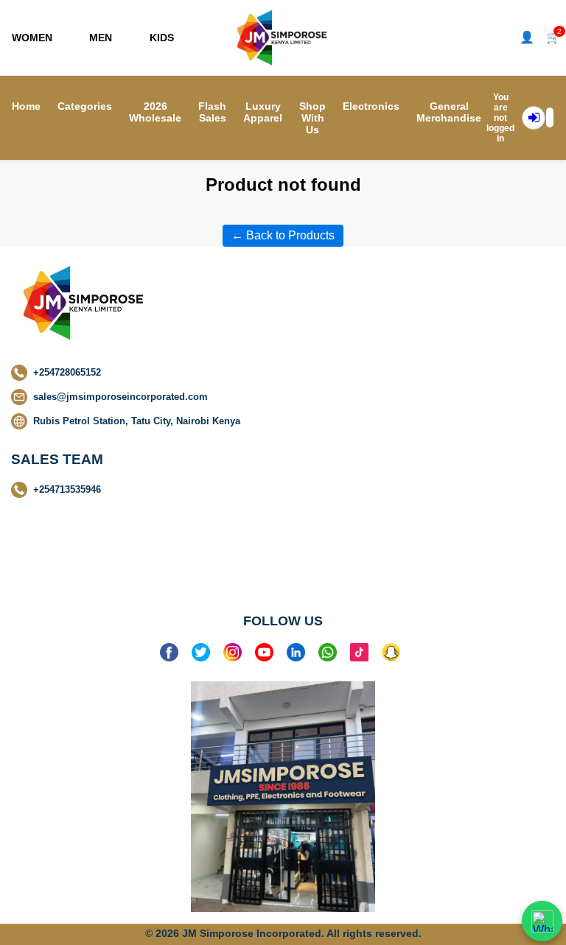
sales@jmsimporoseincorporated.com (120, 396)
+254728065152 (67, 372)
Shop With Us (312, 118)
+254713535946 (67, 489)
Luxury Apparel (262, 112)
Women (32, 37)
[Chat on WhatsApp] (542, 921)
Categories (84, 106)
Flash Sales (212, 112)
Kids (162, 37)
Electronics (371, 106)
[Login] (533, 118)
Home (26, 106)
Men (100, 37)
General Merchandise (448, 112)
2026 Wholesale (155, 112)
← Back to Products (283, 235)
